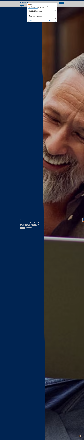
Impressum (35, 8)
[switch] (55, 15)
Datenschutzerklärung (30, 8)
